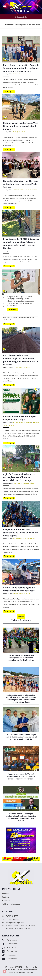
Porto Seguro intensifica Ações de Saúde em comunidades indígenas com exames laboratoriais (21, 68)
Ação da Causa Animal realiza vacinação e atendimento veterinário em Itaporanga (19, 477)
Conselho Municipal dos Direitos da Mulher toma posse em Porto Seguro (20, 184)
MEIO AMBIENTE (17, 483)
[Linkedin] (10, 91)
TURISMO (32, 538)
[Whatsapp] (13, 91)
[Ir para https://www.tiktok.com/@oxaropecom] (21, 955)
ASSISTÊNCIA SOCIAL (19, 190)
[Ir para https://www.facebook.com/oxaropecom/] (21, 944)
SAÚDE (21, 74)
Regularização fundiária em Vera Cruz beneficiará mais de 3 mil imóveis (20, 126)
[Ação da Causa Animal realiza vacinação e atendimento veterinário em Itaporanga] (21, 458)
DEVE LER (28, 190)
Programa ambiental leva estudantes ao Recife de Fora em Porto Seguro (20, 532)
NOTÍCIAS (15, 74)
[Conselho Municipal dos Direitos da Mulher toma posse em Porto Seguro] (21, 165)
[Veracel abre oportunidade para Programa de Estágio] (21, 400)
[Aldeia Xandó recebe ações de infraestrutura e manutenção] (21, 572)
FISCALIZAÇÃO (17, 251)
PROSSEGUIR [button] (12, 309)
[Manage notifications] (4, 971)
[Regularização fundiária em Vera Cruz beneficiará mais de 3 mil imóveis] (21, 107)
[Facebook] (4, 91)
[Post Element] (21, 646)
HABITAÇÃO (16, 132)
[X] (7, 91)
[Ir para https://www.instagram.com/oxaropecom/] (21, 948)
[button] (37, 5)
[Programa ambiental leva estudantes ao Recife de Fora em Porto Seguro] (21, 514)
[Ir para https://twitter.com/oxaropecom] (21, 940)
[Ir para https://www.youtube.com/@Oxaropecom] (21, 959)
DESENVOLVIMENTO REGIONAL (22, 422)
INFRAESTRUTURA (18, 367)
